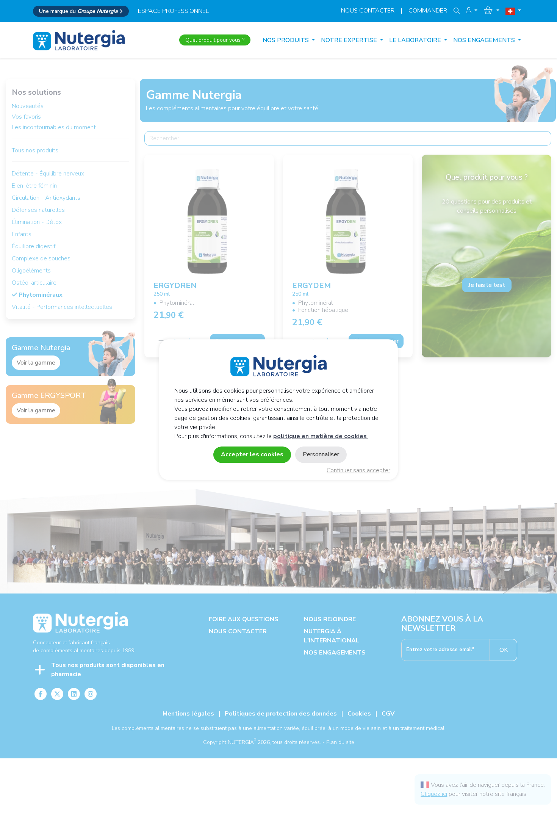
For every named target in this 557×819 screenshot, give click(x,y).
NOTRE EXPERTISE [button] (350, 40)
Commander (427, 10)
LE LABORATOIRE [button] (416, 40)
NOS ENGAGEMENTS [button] (484, 40)
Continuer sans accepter (358, 470)
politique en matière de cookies (320, 436)
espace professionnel (173, 11)
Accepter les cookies (252, 454)
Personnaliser (321, 454)
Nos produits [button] (286, 40)
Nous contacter (367, 10)
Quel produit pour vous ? (214, 40)
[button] (471, 10)
